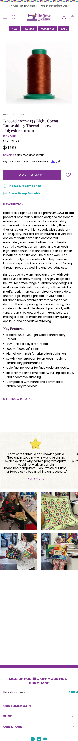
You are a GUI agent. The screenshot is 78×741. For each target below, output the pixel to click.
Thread (21, 114)
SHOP (7, 716)
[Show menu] (5, 17)
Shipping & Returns (18, 399)
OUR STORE (12, 726)
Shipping (8, 155)
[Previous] (5, 6)
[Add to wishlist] (68, 175)
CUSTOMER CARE (17, 706)
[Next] (73, 6)
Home (7, 114)
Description (13, 204)
